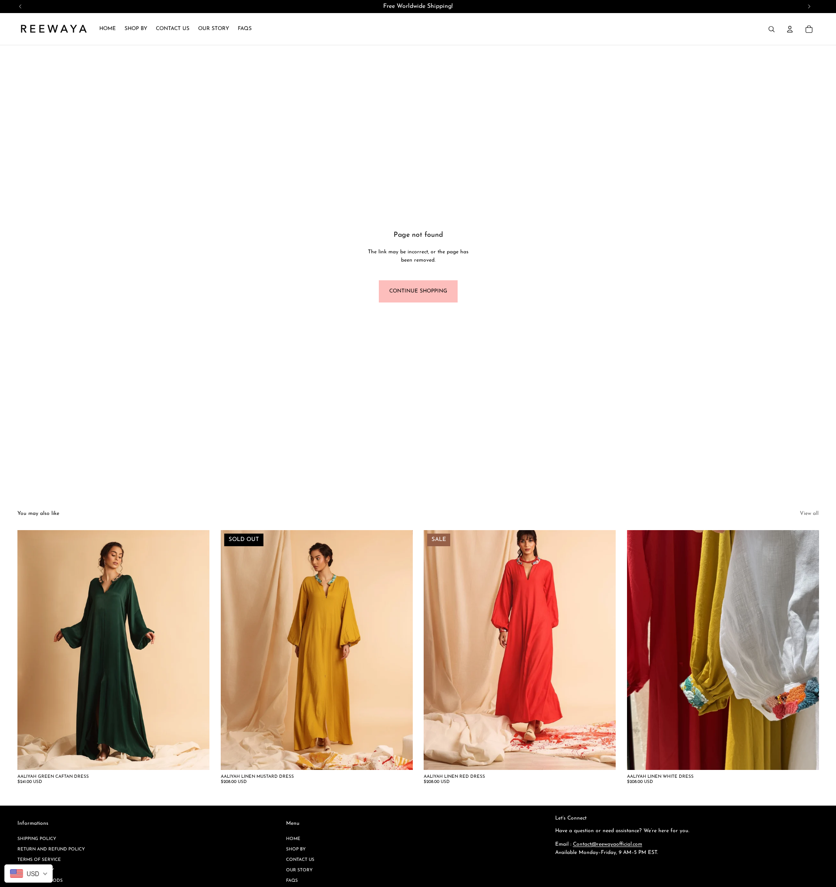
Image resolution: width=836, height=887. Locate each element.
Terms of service (39, 859)
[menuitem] (107, 29)
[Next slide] (196, 650)
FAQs (292, 880)
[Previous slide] (30, 650)
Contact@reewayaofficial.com (607, 844)
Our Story (299, 870)
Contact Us (300, 859)
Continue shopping (418, 291)
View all (809, 513)
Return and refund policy (51, 849)
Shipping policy (36, 839)
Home (293, 839)
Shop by (296, 849)
